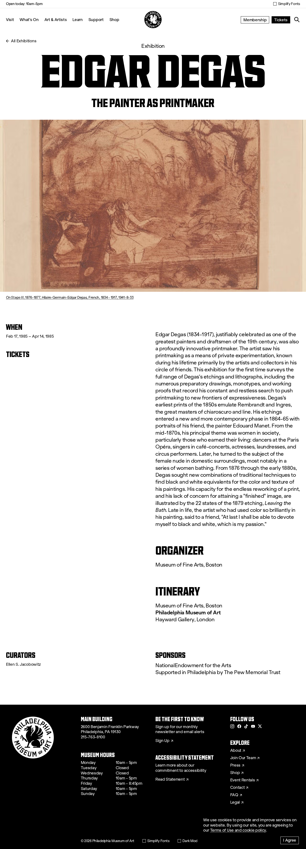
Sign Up (162, 741)
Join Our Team (243, 758)
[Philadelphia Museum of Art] (153, 19)
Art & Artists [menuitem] (55, 19)
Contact (237, 788)
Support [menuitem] (96, 19)
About (235, 750)
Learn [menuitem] (77, 19)
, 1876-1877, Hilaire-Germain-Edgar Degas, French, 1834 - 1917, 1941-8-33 (69, 297)
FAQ (234, 795)
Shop (114, 19)
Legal (235, 802)
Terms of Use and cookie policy (238, 830)
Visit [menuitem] (10, 19)
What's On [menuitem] (29, 19)
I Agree (289, 840)
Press (235, 765)
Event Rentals (242, 780)
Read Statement (170, 779)
